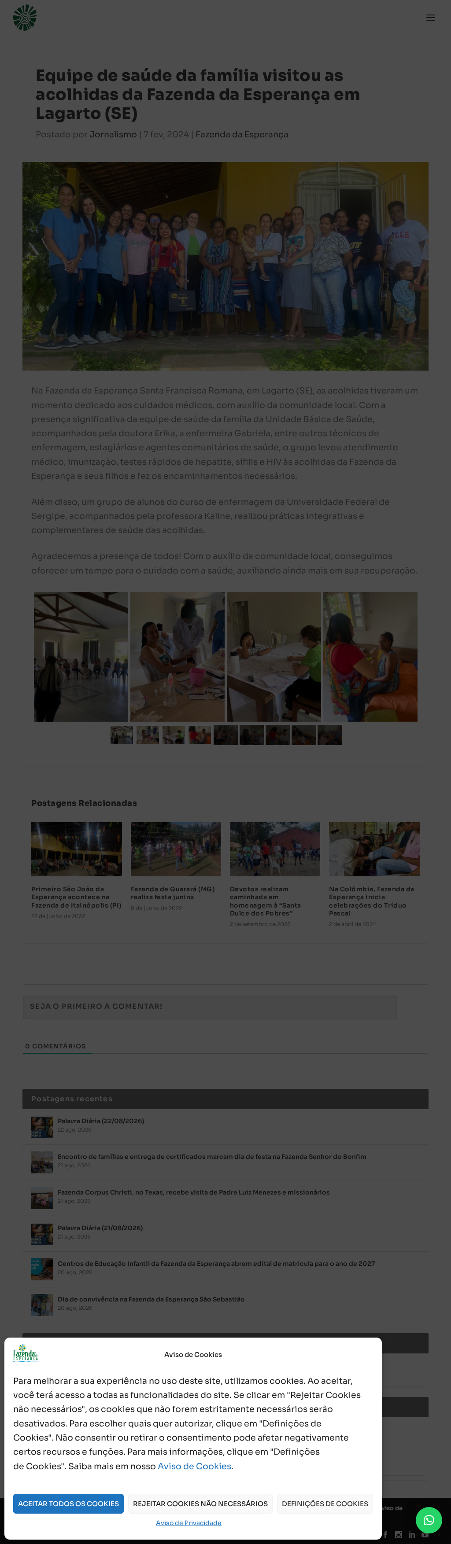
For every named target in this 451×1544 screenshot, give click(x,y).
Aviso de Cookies (194, 1466)
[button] (429, 1520)
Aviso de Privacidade (189, 1523)
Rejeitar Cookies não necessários (200, 1504)
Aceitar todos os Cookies (68, 1504)
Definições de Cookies (325, 1504)
